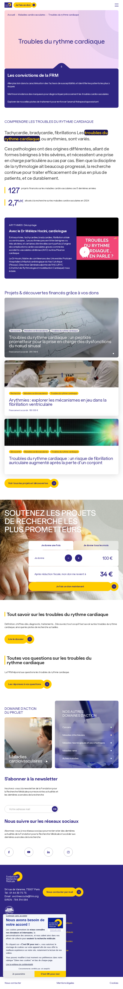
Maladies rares (69, 750)
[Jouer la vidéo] (97, 248)
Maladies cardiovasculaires (31, 14)
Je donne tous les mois (96, 545)
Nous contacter (13, 982)
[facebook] (9, 852)
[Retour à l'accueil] (8, 5)
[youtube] (28, 852)
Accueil (11, 14)
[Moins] (68, 558)
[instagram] (68, 852)
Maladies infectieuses (73, 734)
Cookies (114, 982)
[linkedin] (48, 852)
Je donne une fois (51, 545)
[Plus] (78, 558)
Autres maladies (70, 758)
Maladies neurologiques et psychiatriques (83, 742)
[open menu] (117, 5)
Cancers (66, 727)
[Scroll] (61, 66)
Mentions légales (65, 982)
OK (54, 809)
